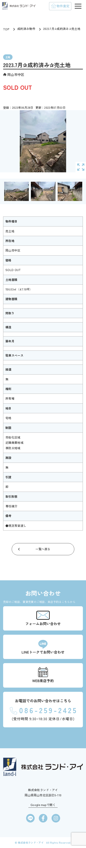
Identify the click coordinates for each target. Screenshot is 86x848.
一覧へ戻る (43, 549)
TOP (6, 29)
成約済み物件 (26, 29)
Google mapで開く (43, 805)
